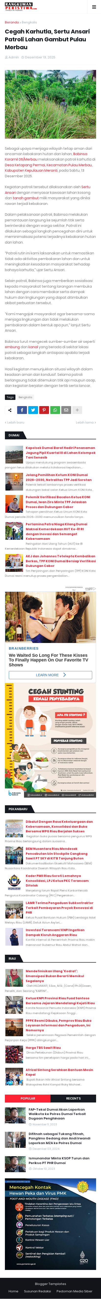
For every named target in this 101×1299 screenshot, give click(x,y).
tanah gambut (26, 198)
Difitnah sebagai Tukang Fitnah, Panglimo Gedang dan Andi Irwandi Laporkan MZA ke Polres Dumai (59, 1138)
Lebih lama (85, 422)
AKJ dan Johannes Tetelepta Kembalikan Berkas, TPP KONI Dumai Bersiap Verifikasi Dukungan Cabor (61, 561)
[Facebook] (22, 410)
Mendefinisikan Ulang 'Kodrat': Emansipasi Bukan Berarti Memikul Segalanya (55, 976)
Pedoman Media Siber (74, 1291)
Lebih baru (15, 422)
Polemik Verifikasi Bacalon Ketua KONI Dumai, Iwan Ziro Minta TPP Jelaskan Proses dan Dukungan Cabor (58, 502)
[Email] (66, 410)
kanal (33, 347)
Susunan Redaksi (37, 1291)
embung (12, 347)
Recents (73, 1098)
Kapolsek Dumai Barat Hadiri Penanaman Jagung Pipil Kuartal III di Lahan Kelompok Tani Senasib (61, 453)
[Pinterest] (44, 410)
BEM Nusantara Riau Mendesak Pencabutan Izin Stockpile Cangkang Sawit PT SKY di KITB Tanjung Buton (57, 853)
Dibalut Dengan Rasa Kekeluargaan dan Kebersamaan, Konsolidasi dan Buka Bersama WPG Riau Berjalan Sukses (59, 826)
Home (13, 1291)
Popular (28, 1098)
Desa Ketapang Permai (25, 165)
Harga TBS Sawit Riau (43, 1048)
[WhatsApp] (55, 410)
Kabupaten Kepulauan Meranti (31, 170)
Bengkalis (29, 22)
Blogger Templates (50, 1284)
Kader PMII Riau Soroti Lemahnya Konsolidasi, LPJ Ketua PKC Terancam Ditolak (57, 881)
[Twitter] (33, 410)
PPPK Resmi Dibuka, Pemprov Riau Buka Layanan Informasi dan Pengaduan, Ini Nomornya (58, 1025)
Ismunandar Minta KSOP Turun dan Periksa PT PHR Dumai (59, 1160)
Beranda (12, 22)
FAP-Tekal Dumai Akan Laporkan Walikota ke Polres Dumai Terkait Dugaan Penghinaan (57, 1114)
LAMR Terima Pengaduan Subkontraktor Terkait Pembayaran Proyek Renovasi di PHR (59, 908)
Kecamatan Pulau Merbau (69, 165)
